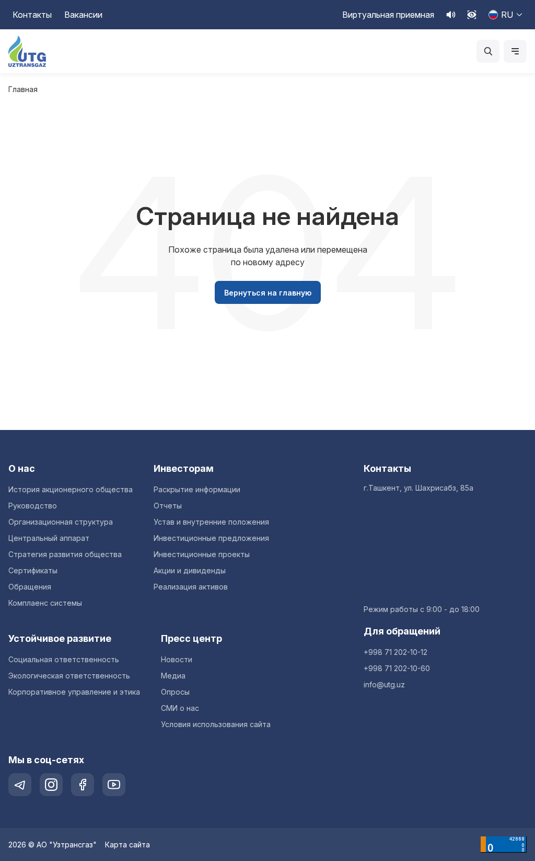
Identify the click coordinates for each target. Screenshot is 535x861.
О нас (21, 468)
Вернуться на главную (267, 292)
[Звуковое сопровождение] (451, 14)
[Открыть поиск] (487, 51)
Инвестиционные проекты (202, 554)
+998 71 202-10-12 (395, 652)
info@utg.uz (384, 684)
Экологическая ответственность (69, 675)
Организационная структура (60, 521)
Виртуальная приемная (388, 14)
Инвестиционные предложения (211, 538)
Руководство (32, 505)
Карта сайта (127, 844)
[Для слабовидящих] (471, 14)
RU (507, 14)
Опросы (175, 691)
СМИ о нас (180, 708)
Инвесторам (184, 468)
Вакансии (83, 14)
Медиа (173, 675)
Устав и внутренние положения (211, 521)
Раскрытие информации (197, 489)
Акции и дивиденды (190, 570)
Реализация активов (191, 586)
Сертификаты (32, 570)
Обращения (29, 586)
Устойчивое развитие (59, 638)
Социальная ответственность (63, 659)
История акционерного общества (70, 489)
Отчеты (168, 505)
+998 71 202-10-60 (397, 668)
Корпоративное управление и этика (74, 691)
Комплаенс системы (45, 602)
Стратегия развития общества (65, 554)
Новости (176, 659)
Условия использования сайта (216, 724)
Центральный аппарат (48, 538)
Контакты (32, 14)
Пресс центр (191, 638)
